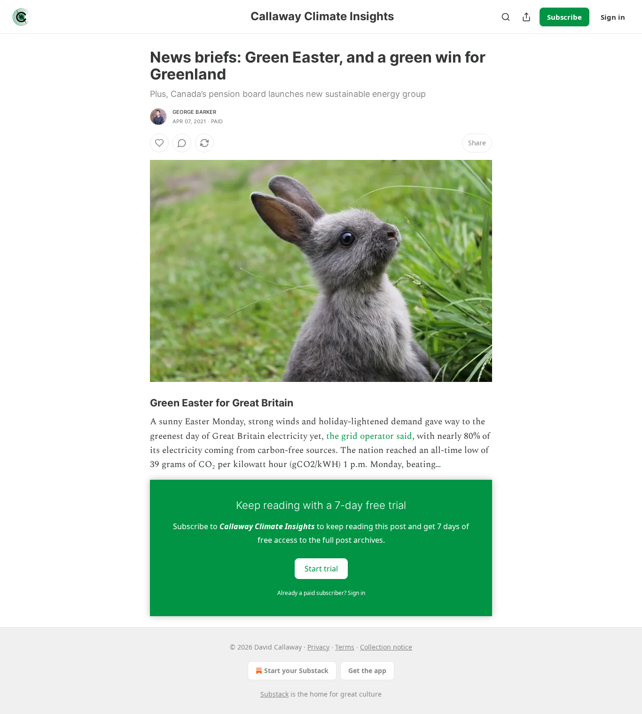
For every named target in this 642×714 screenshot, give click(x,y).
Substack (274, 694)
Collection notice (386, 647)
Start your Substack (296, 670)
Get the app (367, 670)
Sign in (613, 17)
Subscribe (564, 17)
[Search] (505, 17)
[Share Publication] (526, 17)
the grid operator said (369, 436)
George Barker (194, 112)
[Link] (136, 402)
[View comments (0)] (181, 143)
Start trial (321, 568)
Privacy (318, 647)
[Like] (159, 143)
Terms (344, 647)
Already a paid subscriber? (321, 593)
